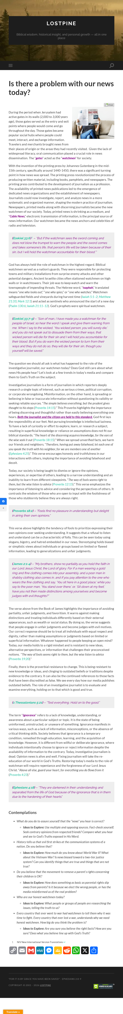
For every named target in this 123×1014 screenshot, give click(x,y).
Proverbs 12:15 (63, 484)
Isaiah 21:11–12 (37, 306)
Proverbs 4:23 (18, 775)
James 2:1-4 (21, 564)
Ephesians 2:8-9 (71, 979)
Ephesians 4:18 (23, 787)
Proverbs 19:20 (19, 659)
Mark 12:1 (24, 301)
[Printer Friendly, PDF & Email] (109, 105)
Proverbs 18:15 (44, 440)
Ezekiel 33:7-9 (23, 318)
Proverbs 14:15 (44, 408)
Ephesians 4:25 (19, 453)
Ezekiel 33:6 (21, 238)
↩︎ (64, 942)
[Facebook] (3, 501)
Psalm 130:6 (18, 306)
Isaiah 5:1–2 (90, 297)
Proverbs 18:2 (22, 511)
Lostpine (61, 23)
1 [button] (31, 237)
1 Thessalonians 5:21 (27, 702)
